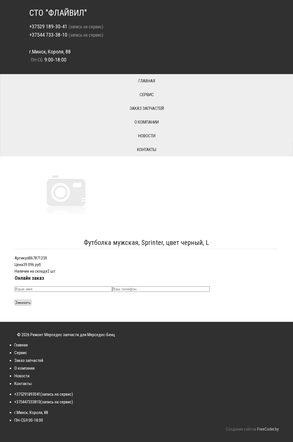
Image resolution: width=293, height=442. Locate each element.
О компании (146, 122)
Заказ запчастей (147, 108)
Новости (146, 135)
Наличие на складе (31, 271)
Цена (19, 264)
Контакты (146, 149)
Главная (146, 81)
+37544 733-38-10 (48, 35)
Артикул (22, 258)
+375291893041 (27, 394)
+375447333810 (27, 402)
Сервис (147, 94)
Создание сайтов (241, 429)
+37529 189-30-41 (48, 26)
